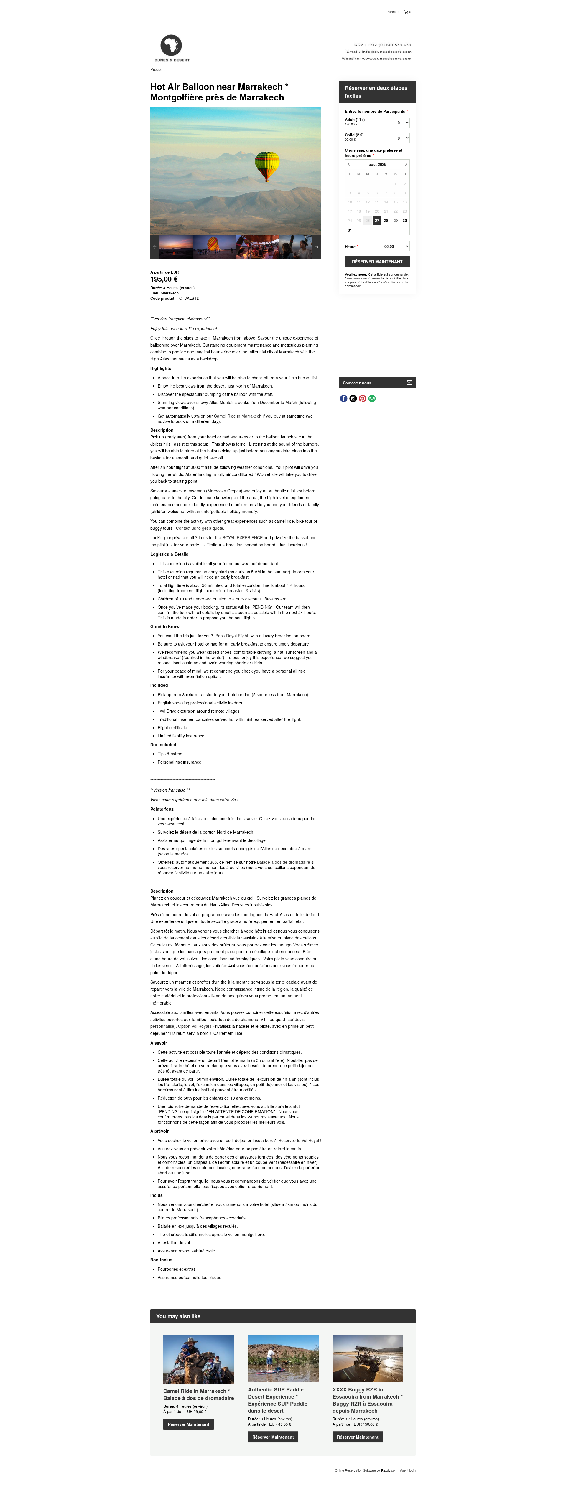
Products (158, 69)
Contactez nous (357, 382)
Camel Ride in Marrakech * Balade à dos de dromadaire (198, 1394)
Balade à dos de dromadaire (283, 862)
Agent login (408, 1470)
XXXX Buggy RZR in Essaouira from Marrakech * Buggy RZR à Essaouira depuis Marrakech (368, 1400)
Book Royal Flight (231, 635)
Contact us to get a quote (199, 528)
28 (386, 220)
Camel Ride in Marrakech (237, 416)
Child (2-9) (354, 137)
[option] (171, 247)
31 (350, 230)
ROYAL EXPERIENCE (242, 537)
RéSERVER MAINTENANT (377, 261)
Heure (351, 246)
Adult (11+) (355, 121)
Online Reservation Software (355, 1470)
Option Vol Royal (193, 1026)
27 (377, 220)
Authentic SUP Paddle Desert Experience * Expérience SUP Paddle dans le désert (277, 1400)
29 (396, 220)
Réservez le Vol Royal (298, 1140)
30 (405, 220)
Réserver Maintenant (188, 1424)
